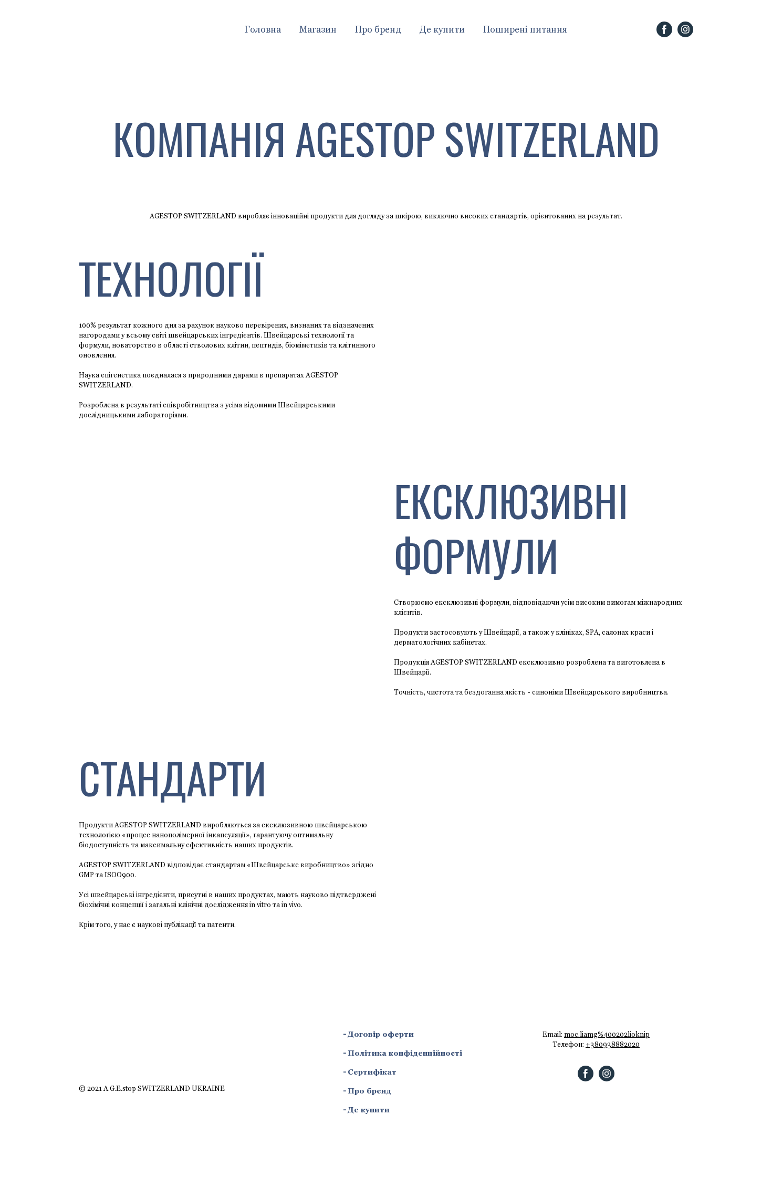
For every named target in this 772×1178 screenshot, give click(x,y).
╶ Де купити (365, 1110)
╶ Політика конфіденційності (401, 1053)
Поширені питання (525, 29)
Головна (263, 29)
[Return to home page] (149, 29)
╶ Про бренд (366, 1091)
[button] (664, 29)
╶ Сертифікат (369, 1072)
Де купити (442, 29)
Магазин (318, 29)
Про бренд (378, 29)
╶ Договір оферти (377, 1034)
